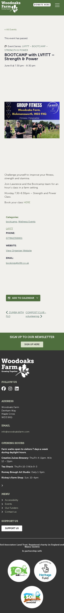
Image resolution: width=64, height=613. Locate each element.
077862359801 (14, 238)
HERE (27, 202)
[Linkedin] (17, 388)
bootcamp (11, 221)
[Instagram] (10, 388)
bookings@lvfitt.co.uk (17, 263)
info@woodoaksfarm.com (15, 431)
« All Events (10, 29)
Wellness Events (26, 221)
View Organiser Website (19, 250)
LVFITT (9, 228)
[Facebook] (3, 388)
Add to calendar (23, 298)
